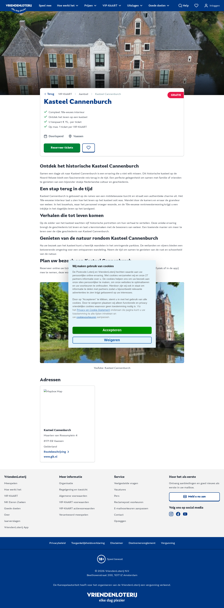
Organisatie (66, 483)
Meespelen (10, 483)
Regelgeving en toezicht (73, 489)
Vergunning (168, 543)
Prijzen (88, 5)
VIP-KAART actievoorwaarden (77, 508)
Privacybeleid (57, 543)
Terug (50, 94)
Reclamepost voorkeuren (128, 502)
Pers (116, 495)
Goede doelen (157, 5)
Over (7, 514)
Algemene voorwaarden (73, 495)
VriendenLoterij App (16, 527)
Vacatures (120, 489)
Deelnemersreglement (142, 543)
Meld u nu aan (197, 496)
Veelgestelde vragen (126, 483)
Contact (119, 514)
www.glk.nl (50, 456)
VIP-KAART (110, 5)
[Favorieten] (196, 5)
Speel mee (45, 5)
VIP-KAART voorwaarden (74, 502)
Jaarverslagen (12, 521)
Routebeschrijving (55, 451)
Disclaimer (116, 543)
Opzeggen (120, 521)
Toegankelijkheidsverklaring (88, 543)
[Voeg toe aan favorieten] (88, 148)
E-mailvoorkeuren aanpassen (131, 508)
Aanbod (83, 94)
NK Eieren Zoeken (15, 502)
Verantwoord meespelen (73, 514)
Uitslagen (133, 5)
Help (186, 5)
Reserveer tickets (62, 147)
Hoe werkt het (66, 5)
